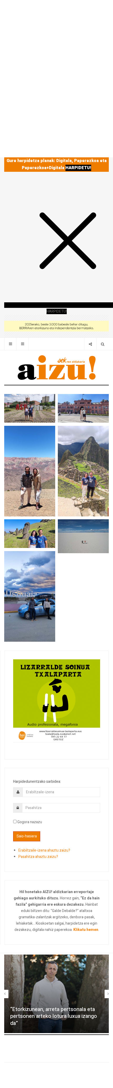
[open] (10, 344)
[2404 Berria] (56, 326)
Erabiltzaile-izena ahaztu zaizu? (44, 850)
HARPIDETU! (78, 168)
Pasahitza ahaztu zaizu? (38, 856)
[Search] (102, 344)
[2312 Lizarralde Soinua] (56, 700)
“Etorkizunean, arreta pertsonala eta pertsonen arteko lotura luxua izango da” (53, 1016)
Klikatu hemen (85, 929)
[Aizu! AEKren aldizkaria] (56, 367)
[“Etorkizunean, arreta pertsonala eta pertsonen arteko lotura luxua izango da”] (56, 994)
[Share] (90, 344)
